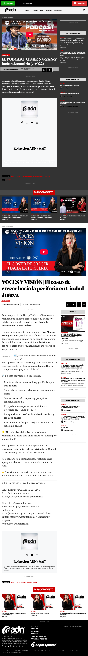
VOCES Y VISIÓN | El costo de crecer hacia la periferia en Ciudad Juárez (15, 216)
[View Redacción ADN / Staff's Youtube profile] (32, 123)
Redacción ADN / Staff (29, 148)
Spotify (8, 180)
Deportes (63, 37)
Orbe (61, 50)
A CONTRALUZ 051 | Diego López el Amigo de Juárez (72, 216)
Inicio (3, 17)
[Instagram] (5, 646)
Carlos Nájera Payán (24, 176)
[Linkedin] (8, 646)
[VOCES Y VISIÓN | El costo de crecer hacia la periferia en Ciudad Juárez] (15, 205)
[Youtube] (22, 646)
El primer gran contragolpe (69, 93)
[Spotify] (14, 646)
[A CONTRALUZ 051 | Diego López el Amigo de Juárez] (73, 205)
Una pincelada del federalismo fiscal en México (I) (72, 102)
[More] (54, 70)
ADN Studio (9, 17)
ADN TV (13, 176)
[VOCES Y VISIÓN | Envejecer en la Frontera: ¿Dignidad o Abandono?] (44, 205)
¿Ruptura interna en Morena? (70, 85)
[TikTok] (17, 646)
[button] (77, 10)
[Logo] (11, 10)
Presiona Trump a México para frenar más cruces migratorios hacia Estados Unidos (72, 54)
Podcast (47, 176)
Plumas (62, 83)
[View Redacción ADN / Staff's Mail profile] (37, 123)
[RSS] (11, 646)
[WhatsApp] (44, 70)
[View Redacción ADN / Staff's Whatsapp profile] (27, 123)
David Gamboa (38, 176)
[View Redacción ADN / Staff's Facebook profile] (22, 123)
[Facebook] (49, 70)
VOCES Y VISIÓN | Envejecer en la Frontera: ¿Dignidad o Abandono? (42, 216)
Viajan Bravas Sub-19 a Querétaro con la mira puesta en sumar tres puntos (72, 39)
